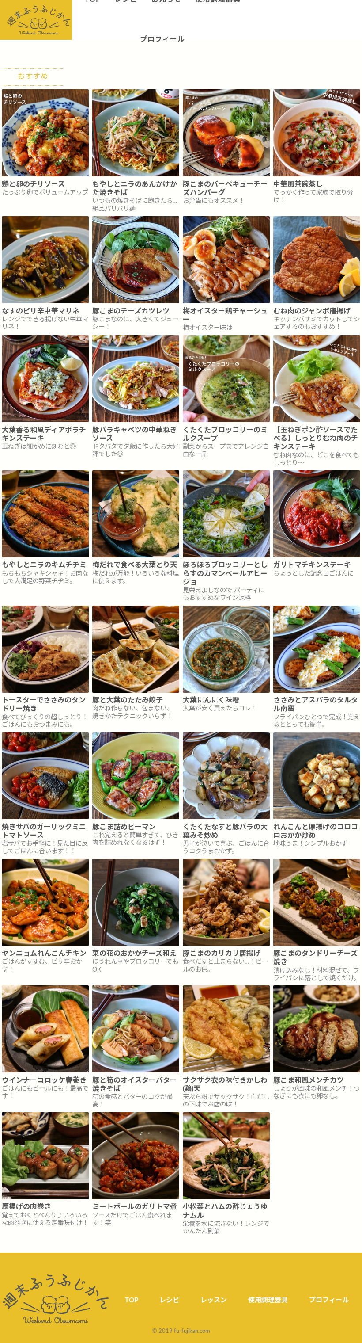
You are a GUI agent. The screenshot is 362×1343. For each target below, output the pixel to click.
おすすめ (33, 76)
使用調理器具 (268, 1300)
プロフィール (162, 39)
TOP (131, 1300)
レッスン (213, 1300)
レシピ (169, 1300)
